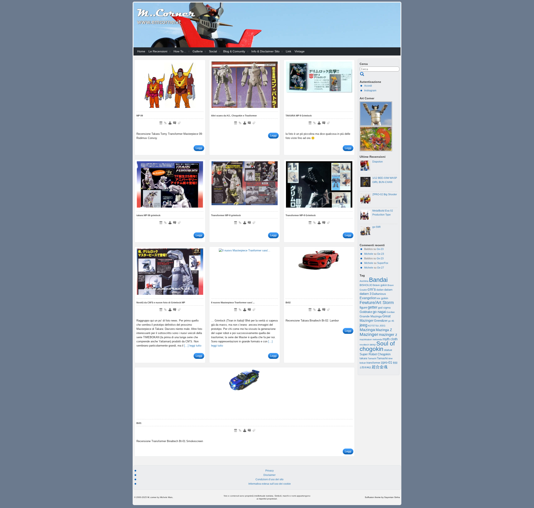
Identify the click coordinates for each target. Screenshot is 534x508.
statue (388, 350)
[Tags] (179, 123)
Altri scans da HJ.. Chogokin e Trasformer (234, 115)
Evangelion (368, 298)
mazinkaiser (366, 339)
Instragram (370, 90)
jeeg (363, 325)
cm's (372, 289)
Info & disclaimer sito (265, 51)
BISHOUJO (366, 285)
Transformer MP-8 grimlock (226, 215)
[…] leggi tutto (192, 345)
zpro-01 (386, 362)
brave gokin (380, 285)
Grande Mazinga (371, 316)
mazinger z (388, 335)
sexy (373, 344)
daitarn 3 (365, 293)
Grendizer (381, 320)
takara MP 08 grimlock (148, 215)
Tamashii (382, 358)
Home (141, 51)
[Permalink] (165, 123)
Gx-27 (380, 267)
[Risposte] (174, 123)
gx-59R (376, 227)
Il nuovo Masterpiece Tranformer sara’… (233, 302)
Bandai (378, 279)
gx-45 (391, 321)
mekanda (377, 339)
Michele (368, 253)
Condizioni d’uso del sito (269, 479)
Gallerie (198, 51)
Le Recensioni (158, 51)
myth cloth (390, 339)
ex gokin (382, 298)
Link (288, 51)
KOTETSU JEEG (376, 325)
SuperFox (382, 263)
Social (213, 51)
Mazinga (367, 330)
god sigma (384, 307)
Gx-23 (380, 249)
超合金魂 (380, 367)
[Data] (160, 123)
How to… (180, 51)
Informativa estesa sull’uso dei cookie (269, 483)
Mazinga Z (384, 330)
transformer (373, 362)
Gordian (391, 312)
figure (363, 307)
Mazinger (369, 334)
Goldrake (366, 312)
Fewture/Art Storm (377, 302)
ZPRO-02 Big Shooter (384, 194)
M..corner (151, 497)
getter (372, 307)
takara (363, 358)
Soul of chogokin (377, 346)
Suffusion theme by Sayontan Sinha (382, 497)
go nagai (379, 312)
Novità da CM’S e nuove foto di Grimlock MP (160, 302)
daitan (380, 289)
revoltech (364, 344)
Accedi (368, 85)
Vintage (300, 51)
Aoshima (364, 281)
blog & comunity (234, 51)
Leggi (199, 148)
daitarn (388, 289)
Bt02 (288, 302)
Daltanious (379, 293)
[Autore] (170, 123)
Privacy (269, 470)
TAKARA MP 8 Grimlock (299, 115)
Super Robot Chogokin (375, 354)
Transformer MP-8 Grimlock (301, 215)
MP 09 (139, 115)
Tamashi (372, 358)
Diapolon (377, 161)
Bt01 (138, 423)
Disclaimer (269, 475)
